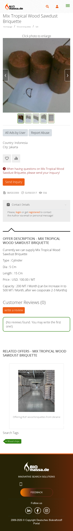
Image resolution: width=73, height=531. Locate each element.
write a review (13, 310)
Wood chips (13, 441)
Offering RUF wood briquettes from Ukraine (36, 417)
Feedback (37, 492)
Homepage (7, 26)
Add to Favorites (7, 158)
